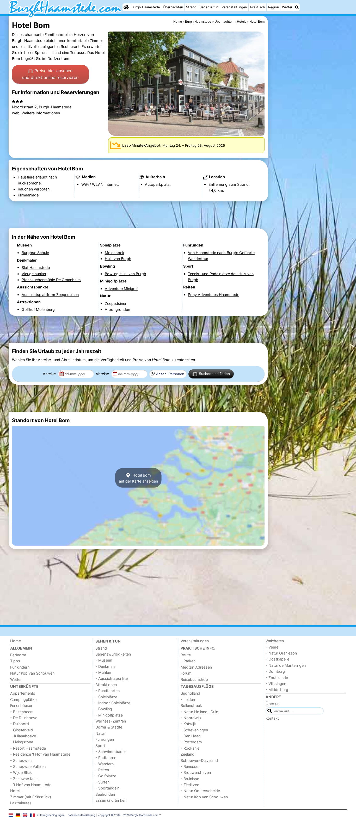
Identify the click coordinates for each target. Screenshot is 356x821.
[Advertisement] (308, 135)
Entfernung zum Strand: (229, 184)
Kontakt (272, 718)
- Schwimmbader (110, 751)
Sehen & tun (209, 7)
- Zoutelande (277, 677)
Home (15, 641)
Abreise (103, 374)
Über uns (273, 703)
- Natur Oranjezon (281, 653)
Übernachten (173, 7)
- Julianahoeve (23, 736)
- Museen (103, 660)
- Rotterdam (191, 742)
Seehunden (105, 794)
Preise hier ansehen (50, 74)
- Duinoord (19, 723)
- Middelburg (277, 689)
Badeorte (18, 655)
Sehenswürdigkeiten (113, 654)
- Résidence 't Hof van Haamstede (40, 754)
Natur (100, 733)
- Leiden (188, 699)
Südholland (190, 693)
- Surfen (102, 782)
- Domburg (275, 671)
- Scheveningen (194, 730)
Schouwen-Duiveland (199, 760)
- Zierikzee (190, 784)
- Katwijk (188, 723)
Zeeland (187, 754)
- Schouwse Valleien (28, 766)
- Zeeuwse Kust (24, 778)
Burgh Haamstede (146, 7)
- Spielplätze (106, 697)
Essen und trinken (110, 800)
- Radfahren (105, 757)
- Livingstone (21, 742)
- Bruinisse (190, 778)
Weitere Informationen (41, 113)
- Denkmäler (106, 666)
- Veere (272, 647)
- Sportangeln (107, 788)
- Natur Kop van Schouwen (204, 797)
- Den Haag (191, 736)
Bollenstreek (191, 705)
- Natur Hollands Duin (199, 711)
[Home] (126, 7)
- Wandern (104, 764)
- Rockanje (190, 748)
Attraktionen (106, 684)
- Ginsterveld (21, 730)
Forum (186, 673)
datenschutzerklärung (81, 815)
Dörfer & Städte (108, 727)
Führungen (104, 739)
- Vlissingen (276, 683)
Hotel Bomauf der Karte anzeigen (138, 478)
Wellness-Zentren (110, 721)
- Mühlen (103, 672)
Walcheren (275, 641)
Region (273, 7)
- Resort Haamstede (28, 748)
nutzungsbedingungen (51, 815)
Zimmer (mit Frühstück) (30, 797)
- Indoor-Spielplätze (112, 703)
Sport (100, 745)
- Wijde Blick (21, 772)
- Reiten (102, 770)
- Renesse (189, 766)
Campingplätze (23, 699)
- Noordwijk (191, 717)
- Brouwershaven (196, 772)
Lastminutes (21, 803)
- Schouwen (21, 760)
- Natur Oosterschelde (200, 790)
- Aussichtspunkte (111, 678)
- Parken (188, 661)
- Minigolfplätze (109, 715)
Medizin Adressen (196, 667)
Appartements (22, 693)
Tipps (15, 661)
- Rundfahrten (107, 690)
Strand (191, 7)
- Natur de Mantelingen (286, 665)
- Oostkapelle (277, 659)
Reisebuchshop (194, 679)
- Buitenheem (22, 711)
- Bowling (103, 709)
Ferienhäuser (21, 705)
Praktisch (257, 7)
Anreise (50, 374)
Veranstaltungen (234, 7)
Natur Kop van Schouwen (32, 673)
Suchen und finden (214, 374)
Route (186, 655)
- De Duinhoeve (23, 717)
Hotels (16, 790)
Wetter (287, 7)
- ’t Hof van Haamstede (30, 784)
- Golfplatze (105, 776)
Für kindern (19, 667)
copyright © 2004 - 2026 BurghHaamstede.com (128, 815)
